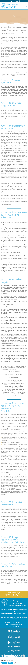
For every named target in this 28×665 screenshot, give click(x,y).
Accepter (4, 662)
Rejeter (10, 662)
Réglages (17, 662)
